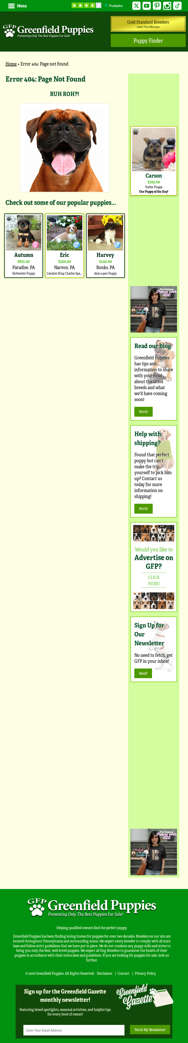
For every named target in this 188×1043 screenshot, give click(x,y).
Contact (124, 973)
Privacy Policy (145, 973)
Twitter (136, 6)
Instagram (167, 6)
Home (11, 63)
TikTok (177, 6)
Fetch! (143, 411)
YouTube (146, 6)
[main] (65, 176)
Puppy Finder (148, 40)
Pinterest (157, 6)
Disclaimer (104, 973)
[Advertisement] (153, 99)
